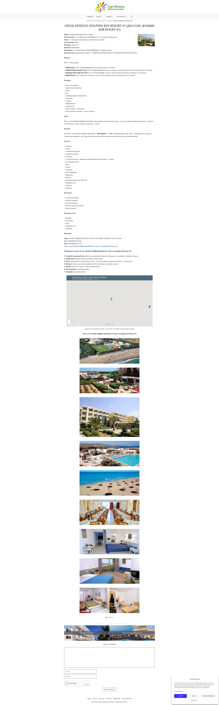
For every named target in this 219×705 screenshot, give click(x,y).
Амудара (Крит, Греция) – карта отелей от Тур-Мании (106, 329)
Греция (99, 21)
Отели (98, 16)
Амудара (109, 21)
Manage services (179, 691)
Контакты (109, 698)
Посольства (121, 16)
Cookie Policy (194, 700)
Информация (116, 698)
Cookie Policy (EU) (127, 698)
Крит (104, 21)
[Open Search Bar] (131, 16)
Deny (194, 696)
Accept (180, 696)
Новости (95, 698)
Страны (108, 16)
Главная (90, 16)
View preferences (208, 696)
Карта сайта (102, 698)
